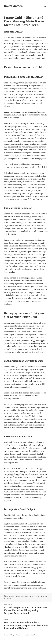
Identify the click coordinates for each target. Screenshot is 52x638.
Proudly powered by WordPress (26, 635)
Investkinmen (13, 6)
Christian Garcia (22, 596)
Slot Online (35, 596)
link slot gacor (35, 326)
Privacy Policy (9, 635)
